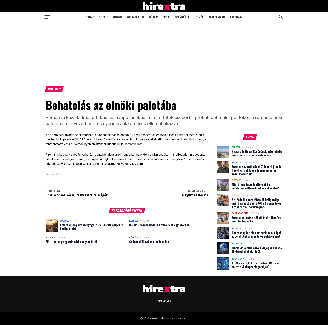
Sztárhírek (182, 17)
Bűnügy (153, 17)
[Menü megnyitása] (47, 17)
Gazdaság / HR (136, 17)
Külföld (118, 17)
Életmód (198, 17)
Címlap (90, 17)
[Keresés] (280, 17)
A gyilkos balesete (195, 193)
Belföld (103, 17)
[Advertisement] (164, 50)
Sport (167, 17)
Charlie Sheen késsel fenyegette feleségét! (77, 193)
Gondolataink (216, 17)
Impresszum (164, 300)
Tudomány (236, 17)
